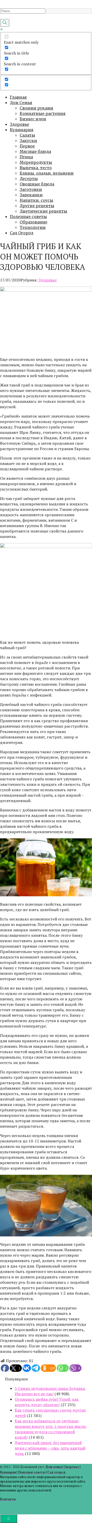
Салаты (27, 135)
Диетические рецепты (43, 211)
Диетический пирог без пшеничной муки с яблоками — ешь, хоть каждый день (50, 1448)
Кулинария (21, 129)
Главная (18, 97)
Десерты (29, 178)
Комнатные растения (43, 113)
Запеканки (31, 194)
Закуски (28, 140)
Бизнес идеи (33, 118)
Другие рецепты (37, 205)
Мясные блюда (35, 151)
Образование (33, 222)
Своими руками (36, 108)
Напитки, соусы (36, 200)
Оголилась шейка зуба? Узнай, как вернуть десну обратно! (47, 1401)
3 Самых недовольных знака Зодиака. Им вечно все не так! (50, 1391)
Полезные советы (28, 216)
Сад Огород (21, 232)
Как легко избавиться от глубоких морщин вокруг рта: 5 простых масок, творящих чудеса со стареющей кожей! (51, 1429)
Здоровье (19, 124)
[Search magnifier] (4, 23)
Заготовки (31, 189)
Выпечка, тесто (36, 167)
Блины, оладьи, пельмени (47, 173)
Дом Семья (21, 102)
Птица (26, 156)
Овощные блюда (37, 184)
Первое (27, 146)
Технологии (33, 227)
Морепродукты (36, 162)
